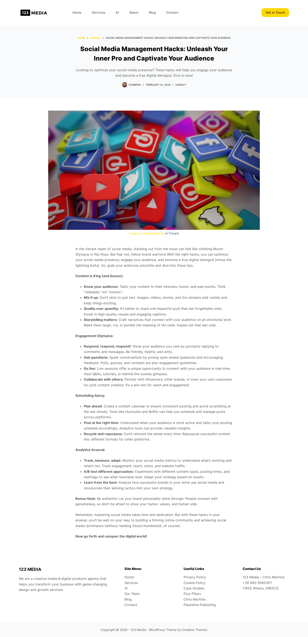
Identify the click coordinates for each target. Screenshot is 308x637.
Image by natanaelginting (146, 233)
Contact (172, 12)
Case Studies (194, 588)
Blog (152, 12)
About (133, 12)
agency (180, 84)
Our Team (132, 594)
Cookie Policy (195, 583)
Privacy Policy (195, 577)
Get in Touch (275, 12)
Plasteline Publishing (200, 605)
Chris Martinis (195, 599)
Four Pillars (192, 594)
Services (98, 12)
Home (76, 12)
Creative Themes (194, 630)
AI (117, 12)
